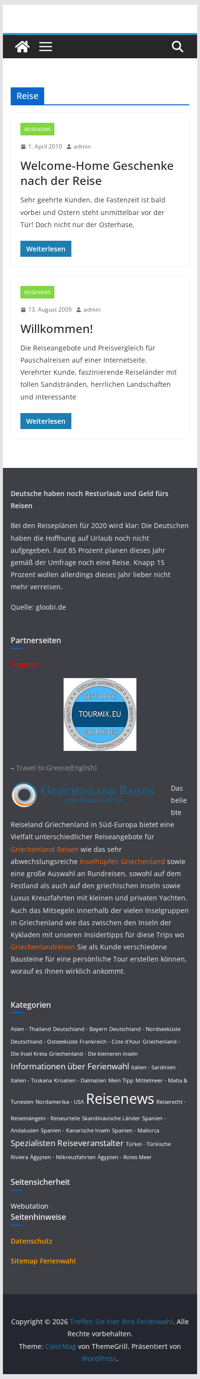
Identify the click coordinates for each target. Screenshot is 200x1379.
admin (82, 146)
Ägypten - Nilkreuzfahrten (63, 1157)
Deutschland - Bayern (80, 1029)
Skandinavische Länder (111, 1118)
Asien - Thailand (31, 1029)
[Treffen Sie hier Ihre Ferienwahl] (22, 46)
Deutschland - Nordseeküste (145, 1029)
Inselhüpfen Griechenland (122, 861)
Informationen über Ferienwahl (70, 1066)
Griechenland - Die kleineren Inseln (93, 1053)
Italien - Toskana (31, 1080)
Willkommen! (56, 328)
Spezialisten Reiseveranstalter (67, 1142)
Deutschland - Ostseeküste (44, 1041)
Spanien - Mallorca (135, 1130)
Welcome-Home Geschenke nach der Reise (97, 172)
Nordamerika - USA (59, 1101)
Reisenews (37, 129)
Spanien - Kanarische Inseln (75, 1130)
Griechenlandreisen (43, 946)
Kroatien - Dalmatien (80, 1080)
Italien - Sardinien (153, 1067)
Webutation (30, 1206)
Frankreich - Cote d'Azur (110, 1041)
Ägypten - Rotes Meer (125, 1157)
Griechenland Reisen (46, 849)
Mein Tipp (120, 1080)
